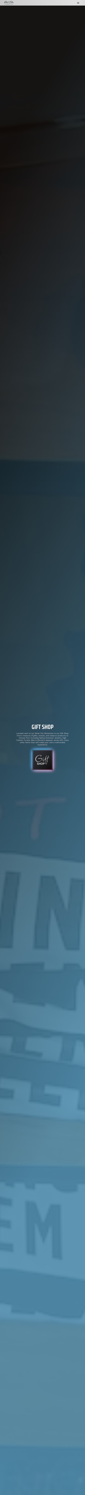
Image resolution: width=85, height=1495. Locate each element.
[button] (78, 3)
